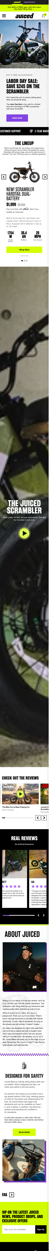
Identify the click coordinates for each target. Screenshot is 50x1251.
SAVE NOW (17, 118)
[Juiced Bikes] (24, 15)
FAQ (4, 1195)
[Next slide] (45, 176)
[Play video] (24, 533)
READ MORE (24, 1132)
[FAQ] (11, 1194)
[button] (4, 15)
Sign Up (40, 1229)
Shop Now (24, 249)
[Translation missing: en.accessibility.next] (43, 915)
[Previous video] (38, 817)
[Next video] (44, 817)
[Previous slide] (3, 176)
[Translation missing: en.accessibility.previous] (38, 915)
